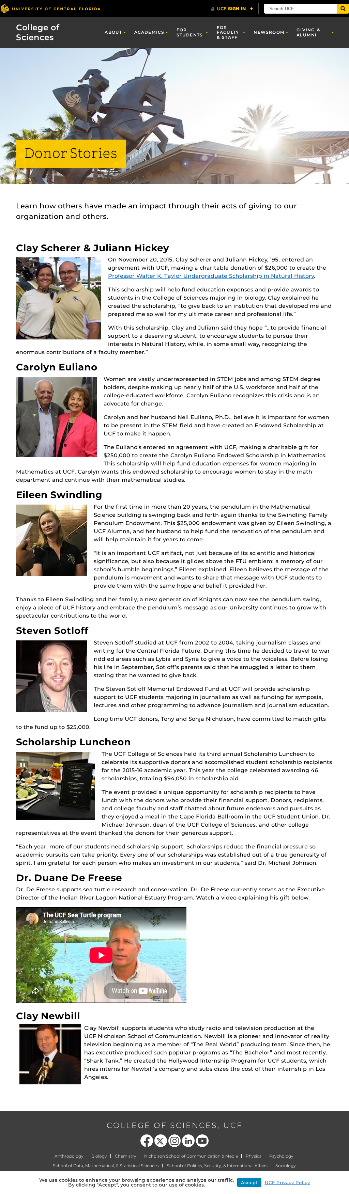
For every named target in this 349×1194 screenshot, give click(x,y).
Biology (99, 1156)
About (113, 32)
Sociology (285, 1165)
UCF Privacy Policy (287, 1182)
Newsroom (269, 32)
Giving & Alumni (308, 32)
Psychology (281, 1156)
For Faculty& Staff (228, 32)
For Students (190, 32)
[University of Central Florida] (50, 8)
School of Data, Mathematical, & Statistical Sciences (106, 1165)
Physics (253, 1156)
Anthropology (69, 1156)
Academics (149, 32)
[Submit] (343, 9)
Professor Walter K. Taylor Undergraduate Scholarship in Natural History (211, 276)
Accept (249, 1182)
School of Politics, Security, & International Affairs (217, 1165)
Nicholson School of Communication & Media (191, 1156)
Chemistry (125, 1156)
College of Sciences (37, 32)
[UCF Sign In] (232, 9)
